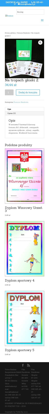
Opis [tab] (9, 109)
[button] (40, 42)
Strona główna (10, 33)
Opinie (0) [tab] (11, 113)
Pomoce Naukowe (23, 33)
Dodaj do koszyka (28, 92)
